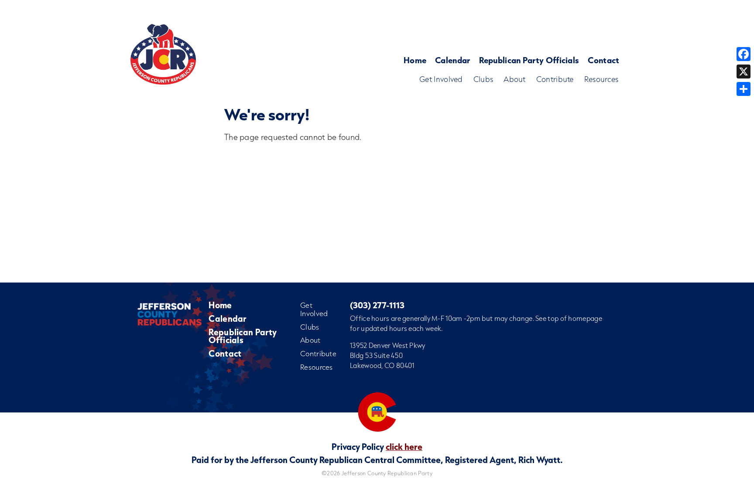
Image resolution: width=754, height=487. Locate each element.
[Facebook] (743, 54)
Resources (601, 79)
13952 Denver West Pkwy (387, 345)
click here (404, 446)
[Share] (743, 89)
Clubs (483, 79)
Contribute (555, 79)
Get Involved (441, 79)
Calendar (452, 59)
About (515, 79)
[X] (743, 71)
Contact (603, 59)
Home (415, 59)
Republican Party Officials (529, 59)
